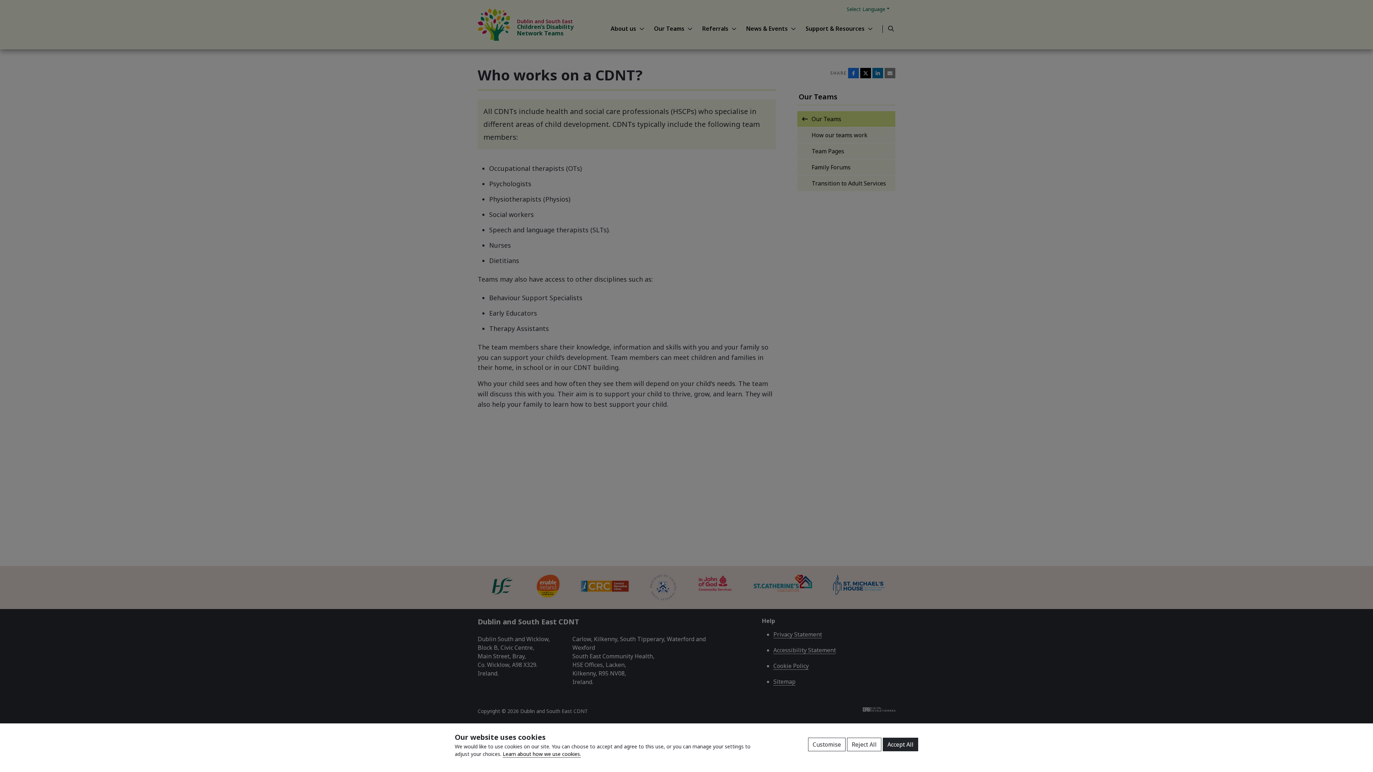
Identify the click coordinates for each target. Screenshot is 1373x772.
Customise (827, 744)
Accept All (900, 744)
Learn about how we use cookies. (542, 754)
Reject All (864, 744)
